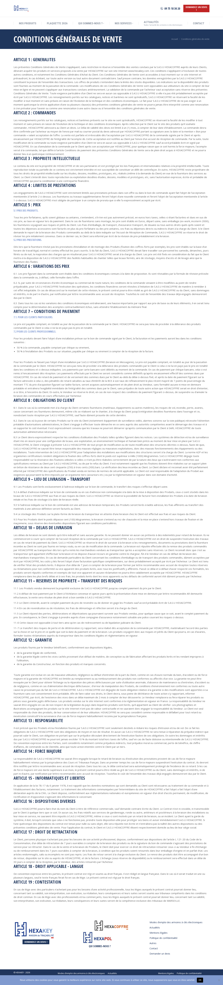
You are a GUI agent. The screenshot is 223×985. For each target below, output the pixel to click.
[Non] (219, 980)
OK (200, 980)
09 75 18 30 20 (172, 8)
